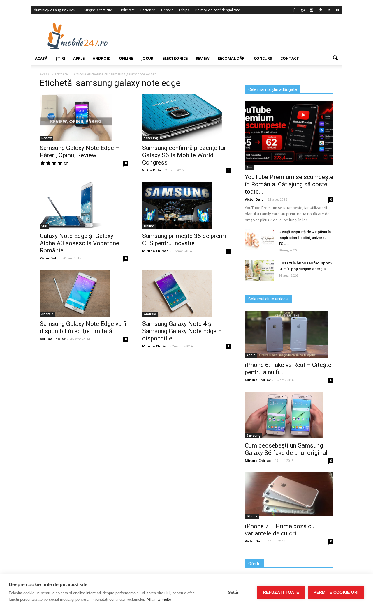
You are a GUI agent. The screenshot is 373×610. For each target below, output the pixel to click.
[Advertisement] (234, 35)
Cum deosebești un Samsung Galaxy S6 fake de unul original (286, 449)
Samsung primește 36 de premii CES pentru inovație (185, 239)
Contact (289, 58)
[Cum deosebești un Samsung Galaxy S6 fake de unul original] (289, 415)
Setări (234, 592)
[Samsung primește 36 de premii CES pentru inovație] (186, 205)
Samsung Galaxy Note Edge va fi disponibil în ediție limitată (83, 327)
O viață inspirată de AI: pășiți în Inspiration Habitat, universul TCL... (305, 238)
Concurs (263, 58)
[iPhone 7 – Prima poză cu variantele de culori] (289, 494)
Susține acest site (98, 10)
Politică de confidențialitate (217, 10)
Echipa (184, 10)
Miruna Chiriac (155, 251)
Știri (60, 58)
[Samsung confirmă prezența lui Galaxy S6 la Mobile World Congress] (186, 117)
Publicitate (126, 10)
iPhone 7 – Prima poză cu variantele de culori (279, 530)
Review (203, 58)
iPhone (252, 516)
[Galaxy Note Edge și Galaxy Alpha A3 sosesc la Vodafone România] (84, 205)
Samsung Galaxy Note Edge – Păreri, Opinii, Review (79, 151)
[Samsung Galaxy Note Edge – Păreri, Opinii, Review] (84, 117)
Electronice (175, 58)
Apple (79, 58)
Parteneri (148, 10)
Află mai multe (159, 599)
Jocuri (147, 58)
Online (126, 58)
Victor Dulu (151, 170)
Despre (167, 10)
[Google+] (302, 10)
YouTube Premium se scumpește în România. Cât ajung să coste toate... (289, 184)
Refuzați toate (281, 592)
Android (102, 58)
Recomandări (232, 58)
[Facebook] (294, 10)
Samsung (151, 138)
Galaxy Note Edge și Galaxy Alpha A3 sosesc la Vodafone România (79, 243)
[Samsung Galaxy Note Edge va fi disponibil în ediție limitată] (84, 293)
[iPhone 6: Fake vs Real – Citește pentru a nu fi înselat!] (289, 334)
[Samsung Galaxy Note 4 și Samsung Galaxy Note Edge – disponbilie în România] (186, 293)
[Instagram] (311, 10)
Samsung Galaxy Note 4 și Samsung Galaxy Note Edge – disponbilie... (182, 331)
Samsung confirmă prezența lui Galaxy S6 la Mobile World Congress (184, 155)
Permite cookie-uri (336, 592)
